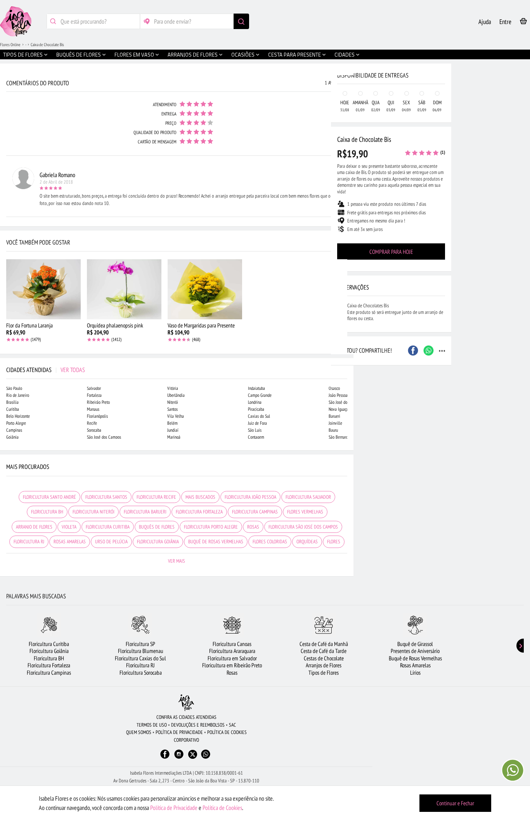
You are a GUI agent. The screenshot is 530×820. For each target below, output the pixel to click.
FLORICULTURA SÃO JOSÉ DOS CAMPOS (303, 527)
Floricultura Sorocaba (141, 672)
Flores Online (10, 44)
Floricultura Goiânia (49, 651)
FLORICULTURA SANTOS (106, 497)
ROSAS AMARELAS (70, 541)
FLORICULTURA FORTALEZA (199, 511)
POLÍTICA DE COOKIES (227, 732)
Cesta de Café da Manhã (324, 644)
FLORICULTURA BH (47, 511)
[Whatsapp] (205, 758)
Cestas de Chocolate (324, 658)
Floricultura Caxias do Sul (140, 658)
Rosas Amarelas (415, 665)
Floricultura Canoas (232, 644)
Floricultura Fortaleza (49, 665)
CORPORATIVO (186, 740)
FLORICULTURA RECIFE (156, 497)
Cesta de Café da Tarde (323, 651)
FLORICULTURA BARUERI (145, 511)
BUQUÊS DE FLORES (157, 527)
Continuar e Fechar (455, 803)
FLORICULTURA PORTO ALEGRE (211, 527)
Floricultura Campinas (49, 672)
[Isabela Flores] (186, 702)
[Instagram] (178, 758)
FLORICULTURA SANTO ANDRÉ (49, 497)
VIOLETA (69, 527)
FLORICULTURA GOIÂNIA (158, 541)
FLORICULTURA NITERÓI (93, 511)
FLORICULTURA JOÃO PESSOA (250, 497)
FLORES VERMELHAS (305, 511)
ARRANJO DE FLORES (34, 527)
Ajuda (484, 21)
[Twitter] (192, 754)
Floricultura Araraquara (232, 651)
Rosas (232, 672)
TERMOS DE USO (152, 725)
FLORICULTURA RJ (29, 541)
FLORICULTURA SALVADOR (308, 497)
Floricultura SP (140, 644)
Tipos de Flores (323, 672)
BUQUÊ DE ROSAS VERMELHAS (215, 541)
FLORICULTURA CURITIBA (108, 527)
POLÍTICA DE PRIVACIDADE (179, 732)
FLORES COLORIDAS (270, 541)
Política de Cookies (222, 807)
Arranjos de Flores (323, 665)
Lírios (415, 672)
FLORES (333, 541)
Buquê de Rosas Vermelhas (415, 658)
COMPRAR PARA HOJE (391, 251)
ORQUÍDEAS (307, 541)
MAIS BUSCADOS (200, 497)
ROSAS (253, 527)
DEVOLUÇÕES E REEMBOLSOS (198, 725)
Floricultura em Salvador (232, 658)
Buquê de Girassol (415, 644)
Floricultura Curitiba (49, 644)
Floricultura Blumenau (140, 651)
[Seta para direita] (345, 166)
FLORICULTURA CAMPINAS (255, 511)
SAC (232, 725)
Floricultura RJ (140, 665)
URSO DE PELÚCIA (111, 541)
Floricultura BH (49, 658)
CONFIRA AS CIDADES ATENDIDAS (186, 717)
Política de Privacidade (173, 807)
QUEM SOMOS (138, 732)
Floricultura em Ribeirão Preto (232, 665)
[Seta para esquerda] (8, 166)
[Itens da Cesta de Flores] (523, 22)
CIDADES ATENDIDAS (45, 370)
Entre (505, 21)
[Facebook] (164, 758)
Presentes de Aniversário (415, 651)
